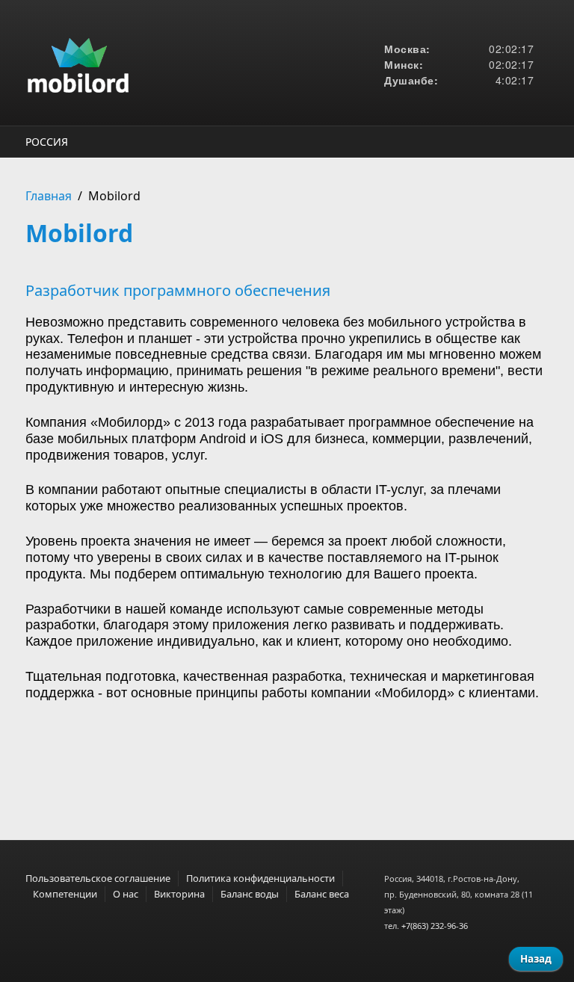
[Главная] (197, 63)
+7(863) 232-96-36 (434, 925)
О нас (125, 894)
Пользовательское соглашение (97, 878)
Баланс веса (321, 894)
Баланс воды (249, 894)
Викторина (179, 894)
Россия (46, 142)
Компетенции (65, 894)
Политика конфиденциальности (260, 878)
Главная (48, 196)
